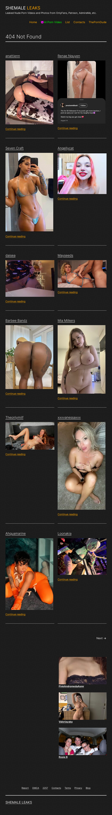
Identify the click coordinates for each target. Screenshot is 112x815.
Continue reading (15, 129)
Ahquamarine (15, 533)
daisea (10, 255)
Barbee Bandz (16, 321)
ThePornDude (98, 22)
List (67, 22)
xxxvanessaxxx (69, 417)
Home (33, 22)
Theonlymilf (14, 417)
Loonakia (64, 533)
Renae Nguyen (69, 56)
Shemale (22, 8)
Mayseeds (65, 255)
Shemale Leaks (18, 802)
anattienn (12, 56)
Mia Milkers (66, 321)
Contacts (79, 22)
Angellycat (66, 148)
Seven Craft (14, 148)
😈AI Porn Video (51, 22)
